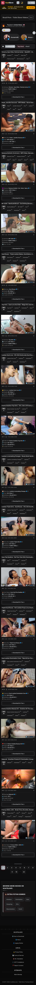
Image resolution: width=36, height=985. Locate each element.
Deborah (9, 762)
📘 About (18, 939)
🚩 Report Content (18, 965)
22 (24, 872)
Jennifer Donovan (17, 105)
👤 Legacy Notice (18, 943)
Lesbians (18, 257)
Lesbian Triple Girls (11, 510)
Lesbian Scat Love (11, 358)
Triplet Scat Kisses (11, 611)
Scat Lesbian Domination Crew (14, 661)
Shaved (23, 813)
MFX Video (12, 190)
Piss (27, 58)
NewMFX (9, 55)
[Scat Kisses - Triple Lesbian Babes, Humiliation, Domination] (18, 273)
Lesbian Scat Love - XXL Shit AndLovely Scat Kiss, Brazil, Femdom (18, 355)
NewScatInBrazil (11, 206)
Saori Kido (23, 55)
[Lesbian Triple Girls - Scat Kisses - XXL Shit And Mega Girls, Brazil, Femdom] (18, 526)
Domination (25, 257)
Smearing (9, 904)
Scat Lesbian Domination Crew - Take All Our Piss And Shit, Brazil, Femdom (18, 658)
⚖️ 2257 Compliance (18, 962)
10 (16, 872)
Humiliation (16, 210)
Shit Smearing (20, 58)
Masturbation (10, 909)
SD (10, 192)
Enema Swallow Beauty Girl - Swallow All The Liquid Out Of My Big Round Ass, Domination (18, 708)
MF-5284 (20, 206)
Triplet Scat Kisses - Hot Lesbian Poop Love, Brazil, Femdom (18, 607)
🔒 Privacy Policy (18, 952)
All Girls (9, 210)
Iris (28, 156)
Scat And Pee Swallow (17, 592)
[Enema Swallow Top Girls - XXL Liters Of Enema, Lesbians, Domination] (18, 425)
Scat (14, 109)
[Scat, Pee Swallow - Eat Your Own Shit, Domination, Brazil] (18, 576)
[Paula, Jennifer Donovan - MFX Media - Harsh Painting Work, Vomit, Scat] (18, 122)
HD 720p (12, 141)
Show (31, 17)
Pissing (20, 816)
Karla (8, 159)
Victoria (16, 55)
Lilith (17, 813)
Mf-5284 (11, 238)
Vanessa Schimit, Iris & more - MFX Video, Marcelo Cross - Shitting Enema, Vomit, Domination (18, 153)
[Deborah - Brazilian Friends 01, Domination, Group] (18, 778)
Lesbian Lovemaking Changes (14, 459)
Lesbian (30, 105)
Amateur (9, 899)
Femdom (15, 261)
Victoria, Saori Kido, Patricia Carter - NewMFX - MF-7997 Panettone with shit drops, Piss (18, 52)
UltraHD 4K (11, 293)
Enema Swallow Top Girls (13, 409)
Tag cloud (20, 46)
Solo (27, 899)
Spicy (14, 159)
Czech (8, 816)
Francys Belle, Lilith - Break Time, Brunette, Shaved (18, 810)
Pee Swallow (15, 560)
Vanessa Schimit (21, 156)
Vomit (8, 109)
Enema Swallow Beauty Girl (13, 712)
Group (29, 762)
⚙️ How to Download (18, 936)
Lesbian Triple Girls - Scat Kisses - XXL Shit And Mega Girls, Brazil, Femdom (18, 506)
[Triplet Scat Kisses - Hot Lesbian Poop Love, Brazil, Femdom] (18, 627)
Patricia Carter (10, 58)
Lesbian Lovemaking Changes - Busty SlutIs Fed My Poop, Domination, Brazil (18, 456)
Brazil (19, 109)
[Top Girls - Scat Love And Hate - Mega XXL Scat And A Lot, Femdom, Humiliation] (18, 324)
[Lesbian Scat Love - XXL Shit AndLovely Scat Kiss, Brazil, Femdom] (18, 374)
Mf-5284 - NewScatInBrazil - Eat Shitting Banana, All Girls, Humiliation (18, 203)
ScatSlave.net (10, 46)
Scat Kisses (10, 257)
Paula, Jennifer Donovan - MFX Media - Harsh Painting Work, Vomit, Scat (18, 102)
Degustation (28, 816)
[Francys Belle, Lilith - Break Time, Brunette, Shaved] (18, 829)
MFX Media (10, 139)
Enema (19, 159)
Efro (17, 904)
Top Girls (9, 307)
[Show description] (6, 83)
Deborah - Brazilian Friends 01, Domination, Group (17, 759)
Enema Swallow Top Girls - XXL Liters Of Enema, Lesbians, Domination (18, 405)
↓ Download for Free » (18, 97)
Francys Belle (10, 813)
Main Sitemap (18, 974)
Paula (8, 105)
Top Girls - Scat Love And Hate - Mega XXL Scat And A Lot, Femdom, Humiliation (18, 304)
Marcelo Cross (10, 156)
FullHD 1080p (12, 89)
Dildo (14, 816)
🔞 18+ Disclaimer (18, 958)
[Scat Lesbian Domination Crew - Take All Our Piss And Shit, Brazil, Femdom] (18, 677)
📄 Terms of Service (18, 955)
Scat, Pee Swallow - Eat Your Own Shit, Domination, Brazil (18, 557)
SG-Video (10, 291)
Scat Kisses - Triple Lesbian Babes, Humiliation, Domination (18, 254)
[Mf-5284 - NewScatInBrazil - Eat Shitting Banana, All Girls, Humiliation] (18, 223)
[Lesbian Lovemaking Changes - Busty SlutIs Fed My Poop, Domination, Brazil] (18, 475)
